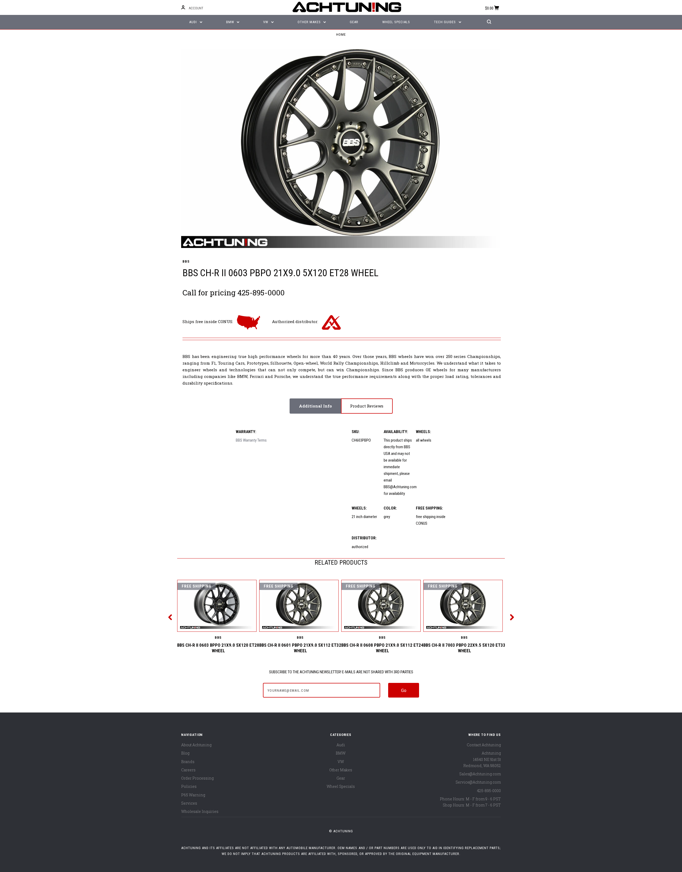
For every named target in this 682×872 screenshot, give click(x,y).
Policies (189, 786)
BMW (230, 22)
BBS (185, 261)
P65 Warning (193, 794)
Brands (187, 761)
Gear (354, 22)
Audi (193, 22)
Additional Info (315, 406)
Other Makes (310, 22)
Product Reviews (366, 406)
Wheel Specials (396, 22)
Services (189, 803)
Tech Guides (445, 22)
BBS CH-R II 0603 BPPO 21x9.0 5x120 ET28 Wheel (218, 647)
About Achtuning (196, 744)
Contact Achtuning (484, 744)
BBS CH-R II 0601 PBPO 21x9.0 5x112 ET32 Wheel (300, 647)
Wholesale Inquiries (199, 811)
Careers (188, 769)
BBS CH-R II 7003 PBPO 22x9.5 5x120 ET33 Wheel (464, 647)
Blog (185, 753)
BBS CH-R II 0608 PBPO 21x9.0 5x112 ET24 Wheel (382, 647)
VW (266, 22)
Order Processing (197, 778)
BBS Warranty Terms (251, 440)
